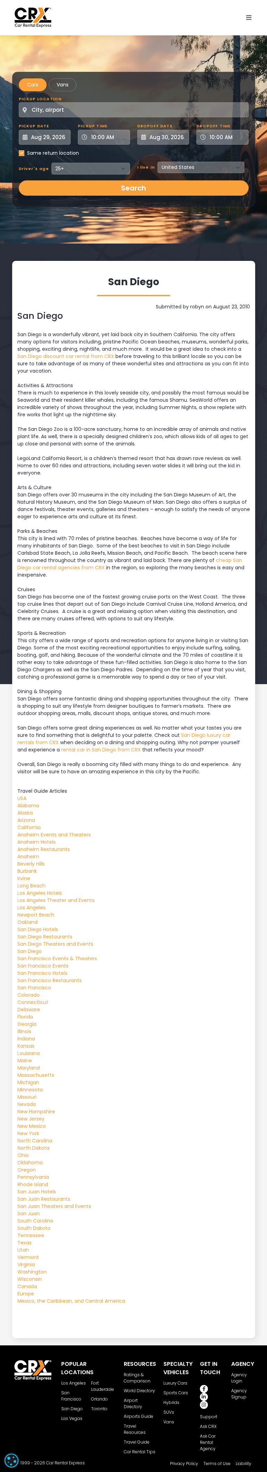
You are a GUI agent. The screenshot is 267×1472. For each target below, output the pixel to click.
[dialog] (11, 1461)
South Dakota (33, 1228)
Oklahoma (30, 1162)
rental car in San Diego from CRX (101, 749)
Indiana (26, 1038)
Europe (25, 1293)
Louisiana (28, 1053)
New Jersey (30, 1118)
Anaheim (28, 856)
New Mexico (31, 1126)
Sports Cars (175, 1393)
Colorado (28, 995)
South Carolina (35, 1220)
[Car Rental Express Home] (33, 17)
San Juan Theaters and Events (54, 1206)
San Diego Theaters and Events (55, 944)
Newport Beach (35, 914)
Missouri (27, 1097)
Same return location (53, 153)
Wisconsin (29, 1279)
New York (28, 1133)
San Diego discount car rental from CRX (65, 356)
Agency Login (239, 1378)
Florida (25, 1016)
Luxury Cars (175, 1383)
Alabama (28, 805)
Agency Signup (239, 1394)
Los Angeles (31, 907)
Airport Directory (133, 1403)
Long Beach (31, 885)
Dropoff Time (213, 126)
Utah (23, 1249)
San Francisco (34, 987)
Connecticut (32, 1002)
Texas (24, 1242)
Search (133, 188)
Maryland (28, 1067)
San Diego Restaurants (44, 936)
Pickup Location (40, 99)
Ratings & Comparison (137, 1378)
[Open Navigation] (249, 17)
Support (208, 1417)
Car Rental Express (65, 1463)
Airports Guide (138, 1416)
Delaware (28, 1009)
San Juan (28, 1213)
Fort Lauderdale (102, 1386)
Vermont (28, 1257)
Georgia (27, 1024)
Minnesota (30, 1089)
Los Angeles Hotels (39, 893)
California (29, 827)
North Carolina (34, 1140)
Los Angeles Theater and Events (56, 900)
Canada (27, 1286)
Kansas (25, 1046)
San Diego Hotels (37, 929)
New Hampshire (36, 1111)
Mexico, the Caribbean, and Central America (71, 1300)
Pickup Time (92, 126)
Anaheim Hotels (36, 842)
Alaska (25, 812)
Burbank (27, 871)
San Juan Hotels (36, 1191)
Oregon (26, 1169)
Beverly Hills (31, 863)
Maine (24, 1060)
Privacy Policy (184, 1463)
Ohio (23, 1155)
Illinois (24, 1031)
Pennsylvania (33, 1177)
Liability (243, 1463)
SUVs (168, 1412)
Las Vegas (71, 1418)
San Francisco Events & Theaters (57, 958)
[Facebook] (204, 1389)
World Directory (139, 1391)
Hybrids (171, 1402)
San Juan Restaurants (43, 1199)
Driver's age (34, 168)
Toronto (99, 1409)
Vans (62, 84)
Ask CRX (208, 1426)
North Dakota (33, 1148)
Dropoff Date (154, 126)
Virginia (26, 1264)
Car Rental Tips (139, 1452)
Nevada (26, 1104)
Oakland (27, 922)
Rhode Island (32, 1184)
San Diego (29, 951)
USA (21, 798)
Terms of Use (216, 1463)
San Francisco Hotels (42, 973)
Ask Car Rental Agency (208, 1442)
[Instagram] (204, 1405)
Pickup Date (34, 126)
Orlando (99, 1399)
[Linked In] (204, 1397)
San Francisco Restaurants (49, 980)
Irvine (23, 878)
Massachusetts (35, 1075)
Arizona (26, 820)
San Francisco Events (42, 965)
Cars (32, 84)
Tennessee (30, 1235)
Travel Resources (135, 1429)
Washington (32, 1271)
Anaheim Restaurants (43, 849)
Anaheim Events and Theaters (54, 834)
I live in (146, 167)
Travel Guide (136, 1442)
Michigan (28, 1082)
